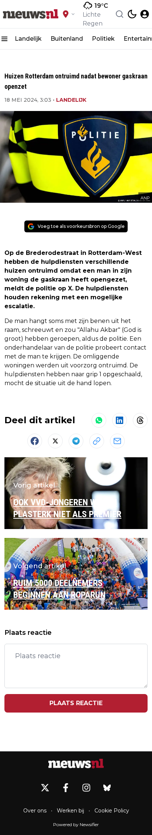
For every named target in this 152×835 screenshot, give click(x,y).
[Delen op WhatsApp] (98, 420)
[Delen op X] (55, 441)
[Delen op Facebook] (34, 441)
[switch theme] (132, 14)
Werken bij (70, 810)
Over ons (34, 810)
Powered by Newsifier (76, 824)
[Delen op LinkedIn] (119, 420)
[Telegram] (76, 441)
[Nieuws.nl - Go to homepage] (76, 763)
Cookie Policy (111, 810)
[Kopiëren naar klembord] (96, 441)
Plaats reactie (76, 703)
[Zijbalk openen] (4, 38)
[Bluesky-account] (107, 787)
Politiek (103, 38)
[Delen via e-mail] (117, 441)
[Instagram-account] (86, 787)
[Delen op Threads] (140, 420)
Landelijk (28, 38)
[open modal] (144, 14)
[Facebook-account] (65, 787)
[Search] (119, 14)
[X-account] (45, 787)
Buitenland (67, 38)
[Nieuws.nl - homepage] (30, 14)
